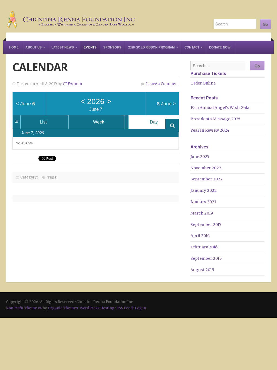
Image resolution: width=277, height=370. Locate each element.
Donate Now (219, 47)
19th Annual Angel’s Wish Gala (219, 107)
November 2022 (205, 167)
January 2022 (203, 190)
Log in (140, 308)
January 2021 (203, 201)
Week (98, 122)
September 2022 (206, 179)
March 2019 (201, 213)
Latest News (62, 47)
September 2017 (205, 224)
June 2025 (199, 156)
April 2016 (200, 235)
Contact (191, 47)
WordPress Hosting (97, 308)
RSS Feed (124, 308)
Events (90, 47)
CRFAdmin (72, 84)
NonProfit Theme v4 (24, 308)
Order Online (203, 83)
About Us (33, 47)
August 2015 (202, 269)
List (43, 122)
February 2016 (203, 247)
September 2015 (206, 258)
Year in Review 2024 (209, 130)
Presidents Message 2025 (215, 118)
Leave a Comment (162, 84)
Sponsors (112, 47)
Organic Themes (63, 308)
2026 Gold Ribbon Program (151, 47)
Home (14, 47)
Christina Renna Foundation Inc (104, 16)
